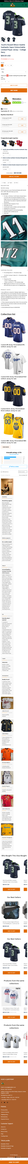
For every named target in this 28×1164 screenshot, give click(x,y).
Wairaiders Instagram (6, 1148)
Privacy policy (4, 1110)
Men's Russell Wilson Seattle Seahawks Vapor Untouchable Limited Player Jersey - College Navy (11, 881)
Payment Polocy (5, 1119)
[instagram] (8, 1102)
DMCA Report (10, 1157)
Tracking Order (4, 1136)
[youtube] (5, 1102)
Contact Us (3, 1129)
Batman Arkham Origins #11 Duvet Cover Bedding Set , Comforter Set (11, 922)
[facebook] (2, 1102)
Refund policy (4, 1117)
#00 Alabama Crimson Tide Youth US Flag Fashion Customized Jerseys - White (11, 1009)
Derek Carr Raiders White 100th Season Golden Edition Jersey (10, 1053)
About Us (3, 1127)
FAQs (2, 1134)
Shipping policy (4, 1114)
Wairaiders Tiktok (5, 1144)
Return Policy (4, 1131)
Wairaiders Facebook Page (7, 1146)
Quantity (3, 79)
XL (11, 65)
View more (6, 447)
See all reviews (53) (14, 454)
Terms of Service (5, 1112)
